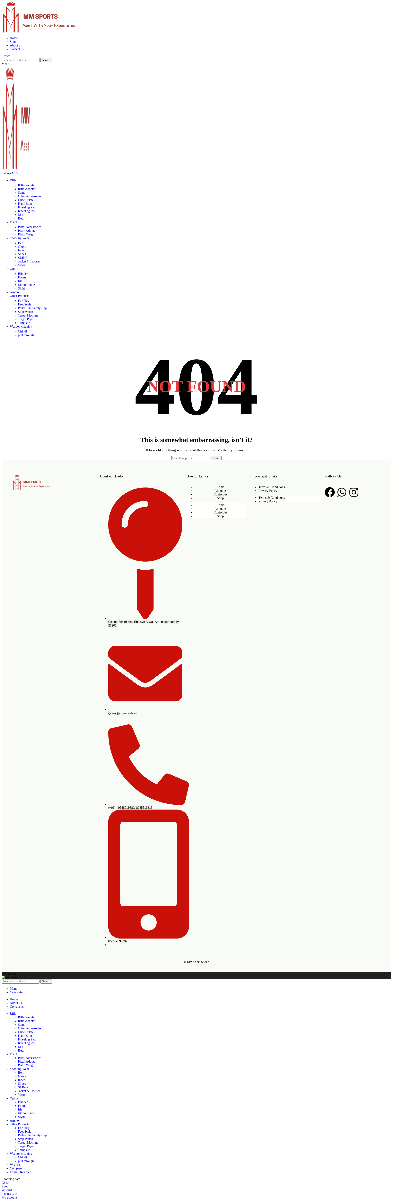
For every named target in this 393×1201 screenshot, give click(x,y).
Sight (21, 288)
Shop (220, 498)
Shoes (22, 254)
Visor (21, 265)
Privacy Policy (268, 490)
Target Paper (26, 319)
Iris (20, 281)
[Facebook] (330, 492)
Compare (16, 1168)
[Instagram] (354, 492)
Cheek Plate (26, 200)
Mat (20, 214)
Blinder (23, 273)
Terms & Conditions (272, 487)
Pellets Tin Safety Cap (32, 308)
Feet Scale (24, 304)
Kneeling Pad (27, 207)
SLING (23, 257)
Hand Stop (25, 203)
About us (220, 490)
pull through (26, 335)
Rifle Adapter (26, 189)
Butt (21, 218)
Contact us (220, 494)
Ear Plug (23, 300)
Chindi (22, 331)
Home (220, 487)
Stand (21, 192)
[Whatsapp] (342, 492)
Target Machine (28, 315)
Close (5, 1182)
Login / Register (20, 1172)
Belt (20, 243)
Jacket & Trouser (29, 261)
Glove (22, 246)
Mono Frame (26, 284)
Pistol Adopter (27, 230)
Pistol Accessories (29, 227)
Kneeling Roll (27, 211)
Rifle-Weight (26, 185)
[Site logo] (196, 17)
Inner (21, 250)
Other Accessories (29, 196)
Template (24, 323)
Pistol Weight (26, 234)
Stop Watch (25, 311)
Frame (22, 277)
